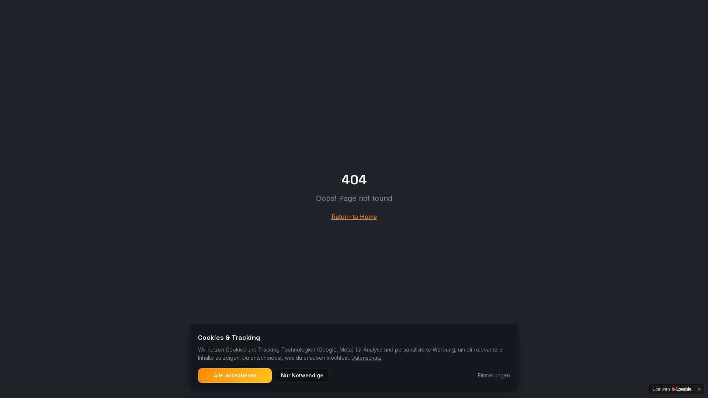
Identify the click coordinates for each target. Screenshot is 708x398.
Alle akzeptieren (235, 375)
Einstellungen (494, 375)
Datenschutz (366, 358)
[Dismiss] (699, 389)
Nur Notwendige (302, 375)
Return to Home (354, 216)
